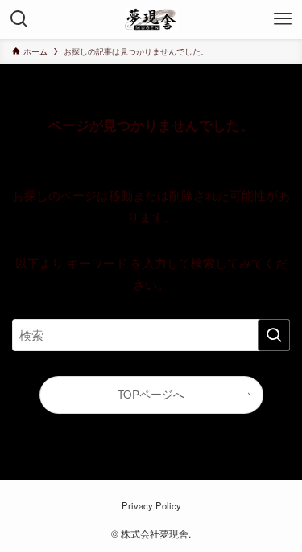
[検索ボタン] (19, 19)
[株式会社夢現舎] (151, 19)
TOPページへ (151, 394)
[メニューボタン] (282, 19)
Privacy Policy (151, 505)
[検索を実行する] (274, 335)
